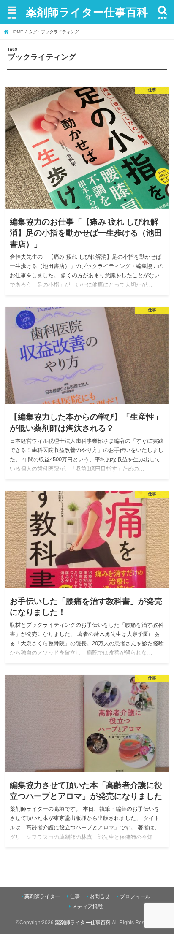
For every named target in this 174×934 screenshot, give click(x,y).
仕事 (75, 896)
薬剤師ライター (42, 896)
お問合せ (100, 896)
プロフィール (135, 896)
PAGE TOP (161, 898)
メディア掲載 (87, 906)
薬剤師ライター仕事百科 (87, 11)
